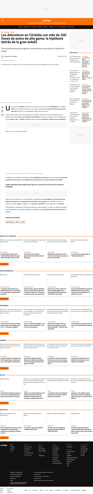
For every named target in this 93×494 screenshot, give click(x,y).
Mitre (41, 490)
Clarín (25, 490)
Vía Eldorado (55, 449)
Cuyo (56, 27)
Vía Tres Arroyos (28, 453)
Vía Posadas (55, 446)
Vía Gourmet (84, 451)
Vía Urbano (83, 446)
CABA (11, 451)
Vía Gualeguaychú (57, 463)
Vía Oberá (55, 453)
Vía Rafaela (55, 457)
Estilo (68, 463)
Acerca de (13, 478)
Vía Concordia (56, 461)
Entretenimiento (71, 459)
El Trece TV (35, 490)
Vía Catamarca (42, 451)
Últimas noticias (71, 451)
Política (69, 453)
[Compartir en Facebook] (2, 107)
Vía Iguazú (55, 451)
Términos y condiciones (16, 472)
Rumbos (83, 455)
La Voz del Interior (75, 490)
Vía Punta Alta (28, 455)
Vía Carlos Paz (28, 446)
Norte (45, 27)
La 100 (46, 490)
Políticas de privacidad (16, 474)
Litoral (51, 27)
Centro (39, 27)
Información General (72, 457)
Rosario (33, 27)
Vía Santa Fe (55, 455)
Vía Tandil (26, 451)
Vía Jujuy (40, 446)
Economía (69, 455)
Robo (12, 32)
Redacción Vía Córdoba (11, 56)
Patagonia (62, 27)
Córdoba (27, 27)
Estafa (23, 222)
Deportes (69, 461)
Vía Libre (83, 453)
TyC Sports (65, 490)
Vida (68, 465)
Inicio (20, 27)
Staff (11, 480)
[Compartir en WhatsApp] (2, 111)
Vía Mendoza (41, 455)
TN (30, 490)
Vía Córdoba (5, 32)
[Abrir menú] (14, 20)
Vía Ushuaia (70, 446)
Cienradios (58, 490)
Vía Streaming (84, 449)
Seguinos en (61, 56)
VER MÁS (3, 264)
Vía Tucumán (41, 449)
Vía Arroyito (27, 449)
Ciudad (51, 490)
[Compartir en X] (2, 115)
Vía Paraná (55, 459)
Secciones (70, 27)
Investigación (10, 222)
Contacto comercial (15, 476)
